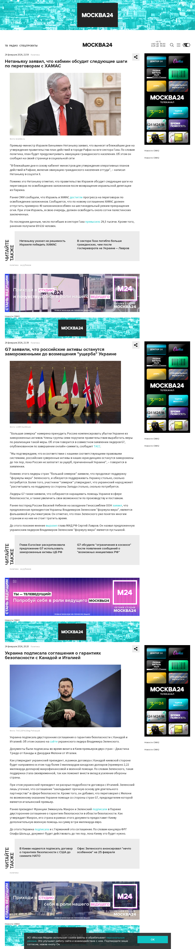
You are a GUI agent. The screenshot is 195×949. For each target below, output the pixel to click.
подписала (42, 829)
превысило (92, 222)
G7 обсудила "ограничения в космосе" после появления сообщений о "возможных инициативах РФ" (104, 548)
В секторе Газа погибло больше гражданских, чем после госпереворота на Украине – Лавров (103, 244)
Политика (35, 54)
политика (14, 265)
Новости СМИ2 (12, 316)
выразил (51, 525)
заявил (117, 505)
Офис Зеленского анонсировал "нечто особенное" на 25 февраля (104, 850)
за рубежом (25, 265)
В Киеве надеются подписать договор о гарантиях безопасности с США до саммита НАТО (46, 852)
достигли (76, 197)
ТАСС (97, 446)
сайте (54, 741)
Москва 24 (97, 45)
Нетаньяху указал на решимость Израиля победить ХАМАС (43, 242)
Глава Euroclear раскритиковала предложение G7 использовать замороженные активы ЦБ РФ (42, 548)
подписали (100, 809)
